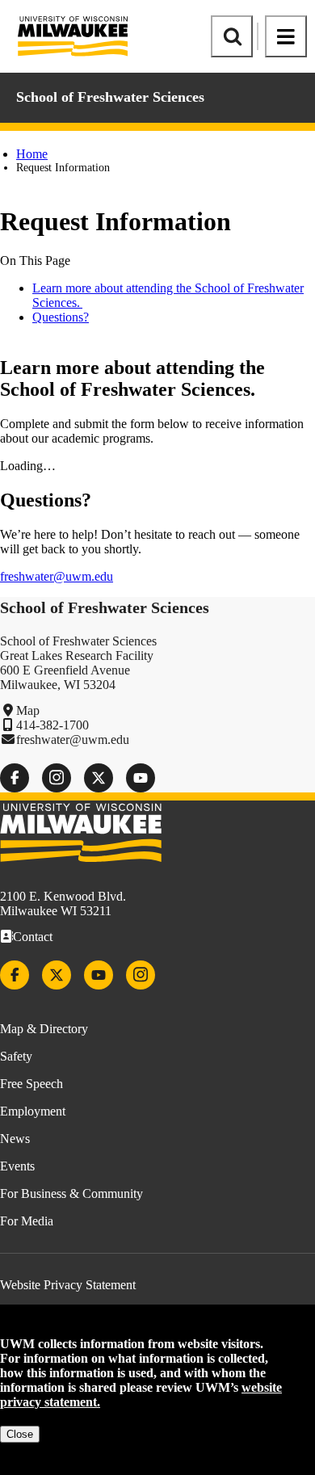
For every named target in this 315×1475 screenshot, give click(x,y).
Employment (32, 1111)
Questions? (60, 317)
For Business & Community (71, 1193)
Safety (16, 1056)
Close (19, 1434)
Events (17, 1166)
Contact (32, 936)
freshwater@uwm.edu (56, 576)
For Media (26, 1221)
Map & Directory (44, 1029)
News (15, 1138)
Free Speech (31, 1083)
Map (28, 710)
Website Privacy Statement (68, 1285)
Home (32, 154)
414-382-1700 (52, 725)
